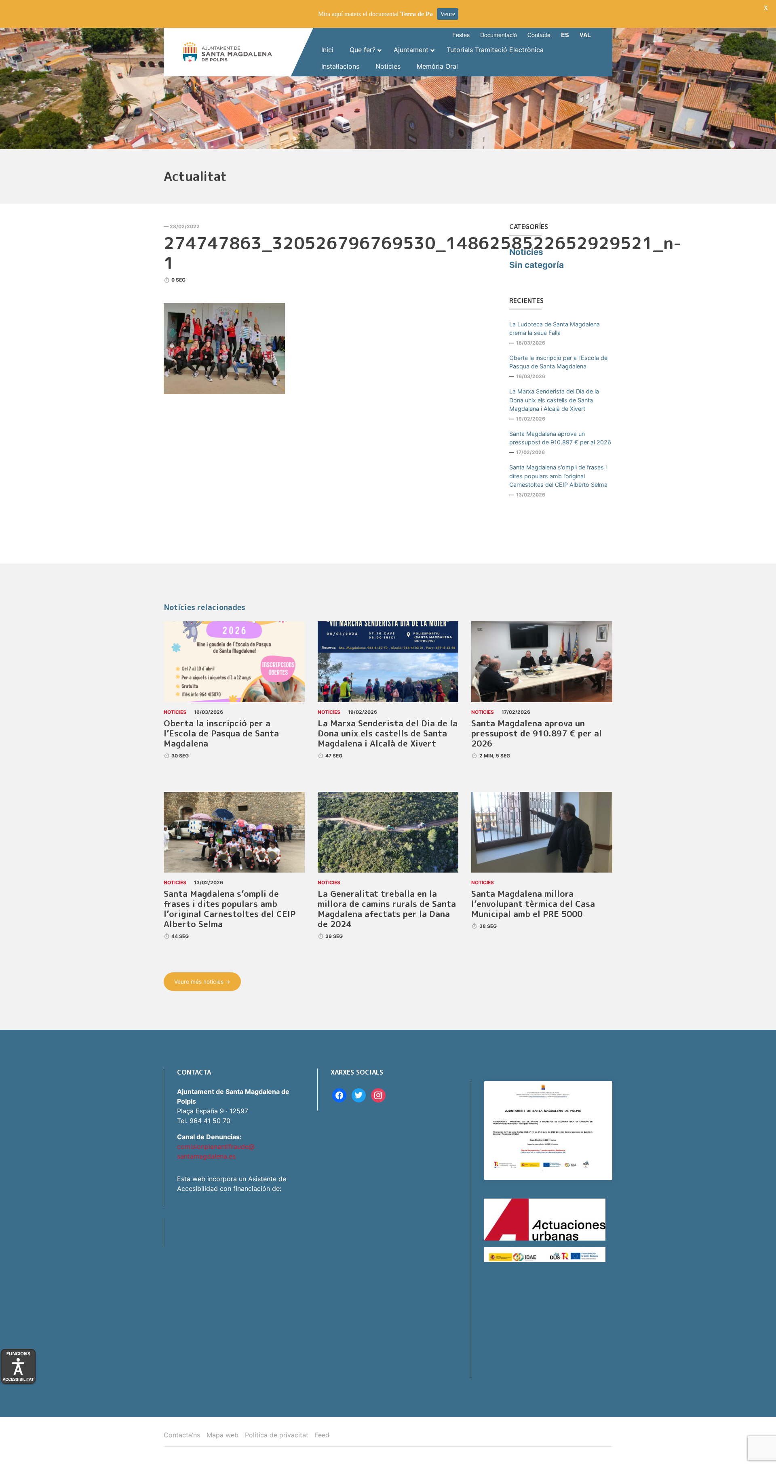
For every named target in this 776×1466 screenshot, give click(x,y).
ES (565, 35)
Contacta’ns (182, 1435)
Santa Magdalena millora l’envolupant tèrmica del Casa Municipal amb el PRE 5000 (533, 904)
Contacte (538, 34)
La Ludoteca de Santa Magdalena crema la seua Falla (554, 329)
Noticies (526, 252)
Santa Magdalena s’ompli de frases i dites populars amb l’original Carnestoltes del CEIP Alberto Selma (558, 476)
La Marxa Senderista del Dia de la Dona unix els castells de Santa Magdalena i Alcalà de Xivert (554, 400)
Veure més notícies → (202, 981)
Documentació (498, 34)
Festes (461, 34)
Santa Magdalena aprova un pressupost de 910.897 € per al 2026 (560, 438)
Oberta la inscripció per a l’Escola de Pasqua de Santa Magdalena (558, 362)
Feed (322, 1435)
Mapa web (222, 1435)
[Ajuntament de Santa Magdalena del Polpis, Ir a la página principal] (227, 52)
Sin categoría (536, 265)
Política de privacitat (276, 1435)
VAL (585, 35)
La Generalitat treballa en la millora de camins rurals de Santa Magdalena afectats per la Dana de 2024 (387, 909)
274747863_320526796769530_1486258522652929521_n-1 (422, 253)
